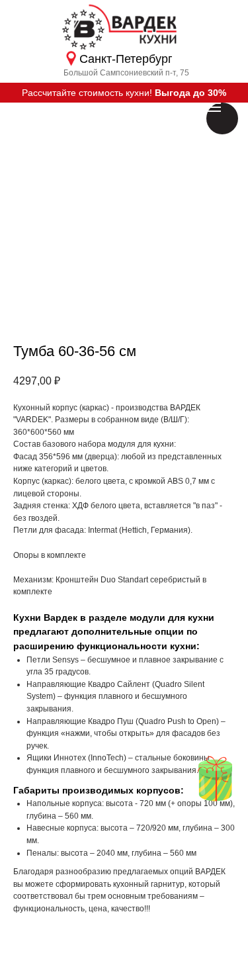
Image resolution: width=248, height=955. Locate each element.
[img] (215, 778)
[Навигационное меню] (213, 107)
